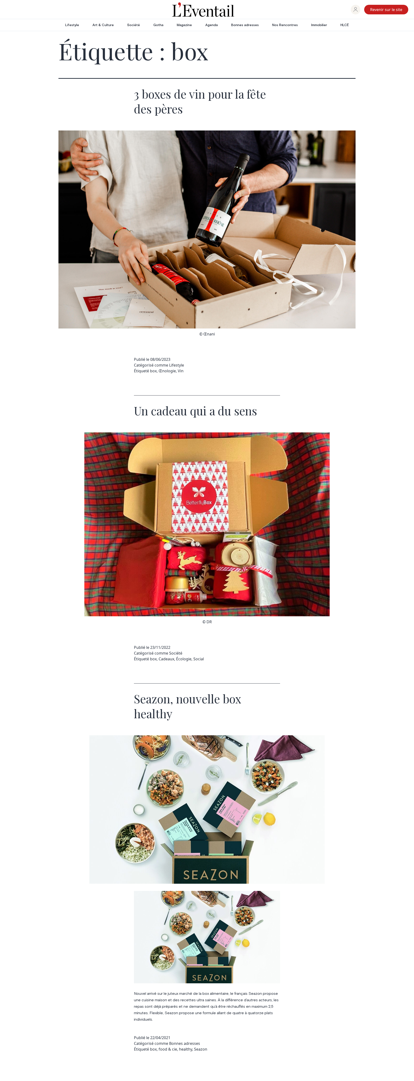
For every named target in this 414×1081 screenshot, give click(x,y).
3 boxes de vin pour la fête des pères (200, 101)
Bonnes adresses (245, 25)
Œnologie (167, 371)
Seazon (200, 1049)
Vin (181, 371)
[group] (355, 9)
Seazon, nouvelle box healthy (187, 706)
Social (198, 659)
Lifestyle (72, 25)
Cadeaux (166, 659)
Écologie (183, 659)
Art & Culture (103, 25)
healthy (185, 1049)
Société (133, 25)
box (153, 371)
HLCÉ (344, 25)
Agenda (211, 25)
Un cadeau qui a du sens (195, 410)
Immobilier (319, 25)
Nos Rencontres (285, 25)
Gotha (158, 25)
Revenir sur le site (386, 9)
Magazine (184, 25)
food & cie (168, 1049)
